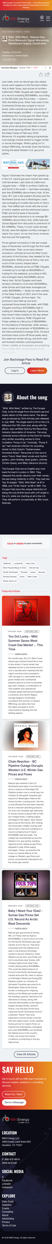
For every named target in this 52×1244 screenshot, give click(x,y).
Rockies (41, 572)
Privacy (6, 1222)
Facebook (7, 1180)
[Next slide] (50, 67)
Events (5, 1208)
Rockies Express (10, 576)
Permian (24, 572)
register (20, 543)
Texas (22, 576)
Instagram (7, 1187)
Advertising (8, 1218)
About (5, 1215)
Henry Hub (30, 563)
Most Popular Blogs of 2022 (14, 568)
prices (32, 572)
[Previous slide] (46, 67)
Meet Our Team (13, 1094)
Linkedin (6, 1183)
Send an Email (9, 1162)
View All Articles (26, 1054)
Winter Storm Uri (10, 581)
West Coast (32, 576)
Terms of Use (9, 1225)
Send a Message (14, 1102)
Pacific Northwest (10, 572)
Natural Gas (10, 60)
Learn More (37, 370)
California (7, 563)
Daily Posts (8, 1201)
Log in (15, 370)
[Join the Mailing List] (47, 74)
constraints (18, 563)
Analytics (6, 1204)
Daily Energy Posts (12, 32)
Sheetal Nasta (21, 55)
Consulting (7, 1211)
